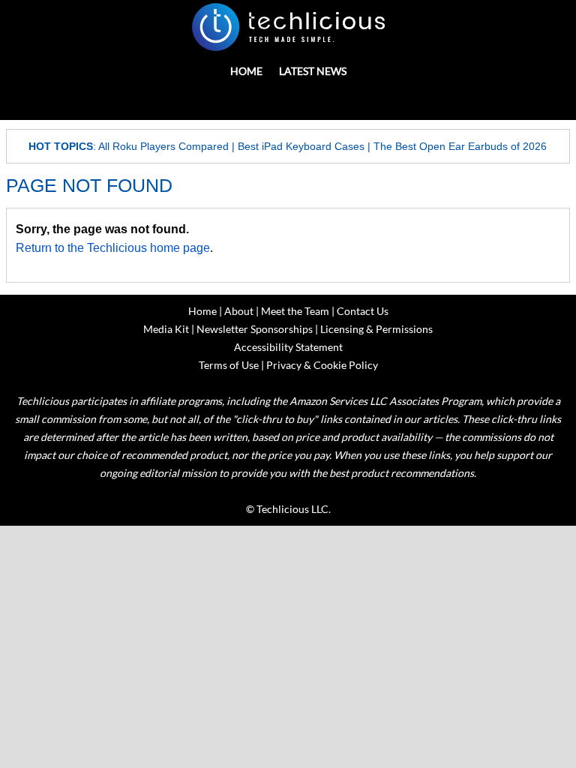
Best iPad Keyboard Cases (301, 146)
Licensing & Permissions (376, 328)
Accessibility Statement (288, 346)
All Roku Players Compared (163, 146)
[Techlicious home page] (288, 27)
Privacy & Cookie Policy (322, 364)
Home (246, 70)
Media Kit (166, 328)
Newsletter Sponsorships (254, 328)
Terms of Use (229, 364)
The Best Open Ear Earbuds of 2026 (460, 146)
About (239, 310)
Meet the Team (295, 310)
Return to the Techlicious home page (113, 248)
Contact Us (362, 310)
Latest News (312, 70)
